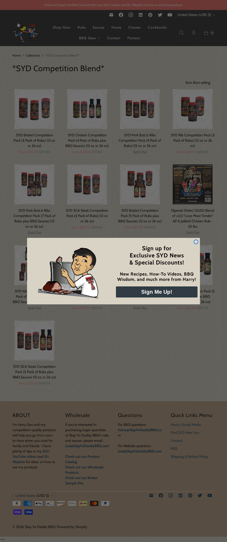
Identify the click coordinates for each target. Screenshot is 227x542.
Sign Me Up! (156, 292)
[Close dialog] (196, 242)
